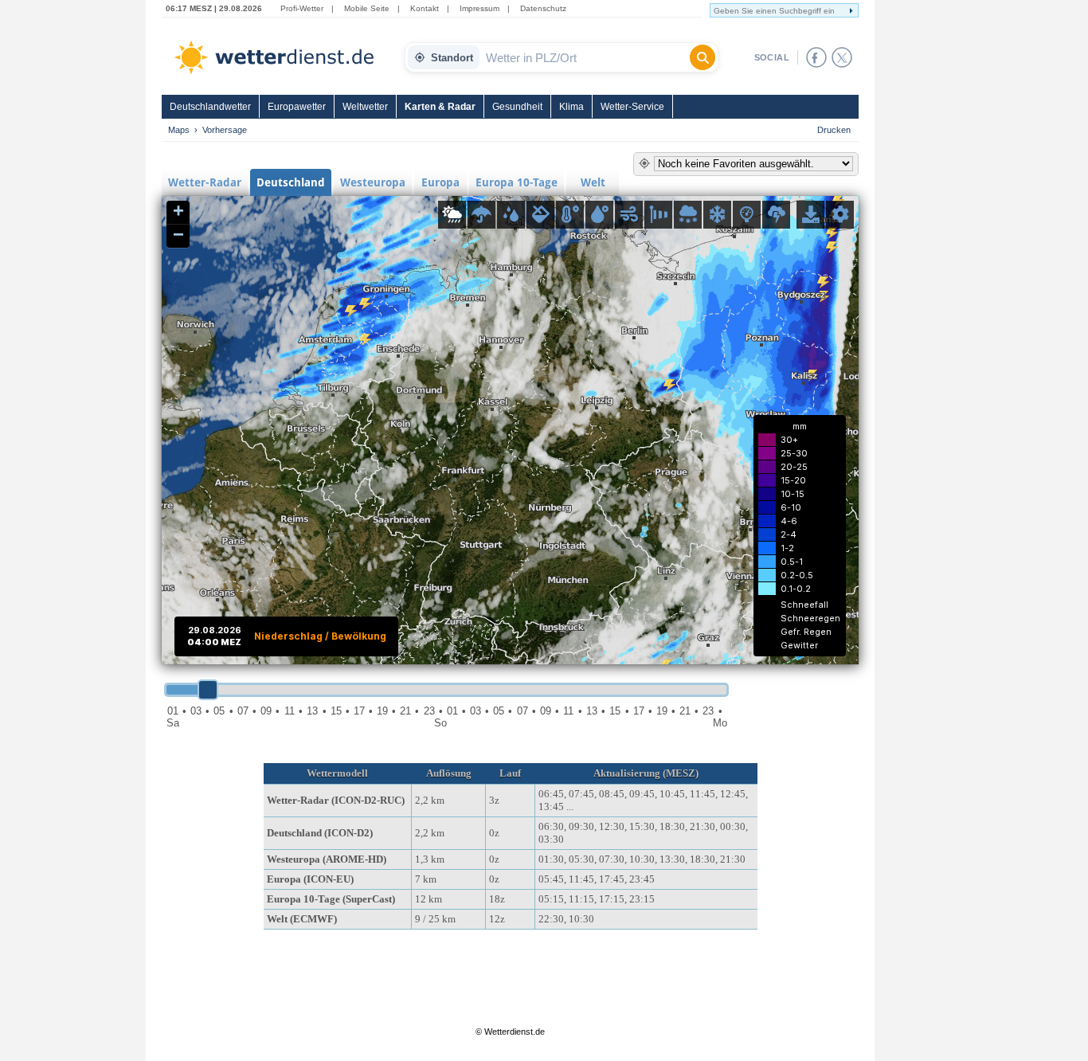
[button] (178, 213)
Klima (571, 106)
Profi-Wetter (301, 8)
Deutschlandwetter (210, 106)
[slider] (208, 689)
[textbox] (584, 57)
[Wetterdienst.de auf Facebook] (816, 57)
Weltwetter (365, 106)
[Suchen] (702, 57)
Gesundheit (517, 106)
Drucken (834, 130)
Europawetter (297, 106)
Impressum (479, 8)
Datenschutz (543, 8)
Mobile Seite (366, 8)
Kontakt (424, 8)
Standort (452, 58)
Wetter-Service (632, 106)
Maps (179, 130)
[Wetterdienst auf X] (842, 57)
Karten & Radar (440, 106)
